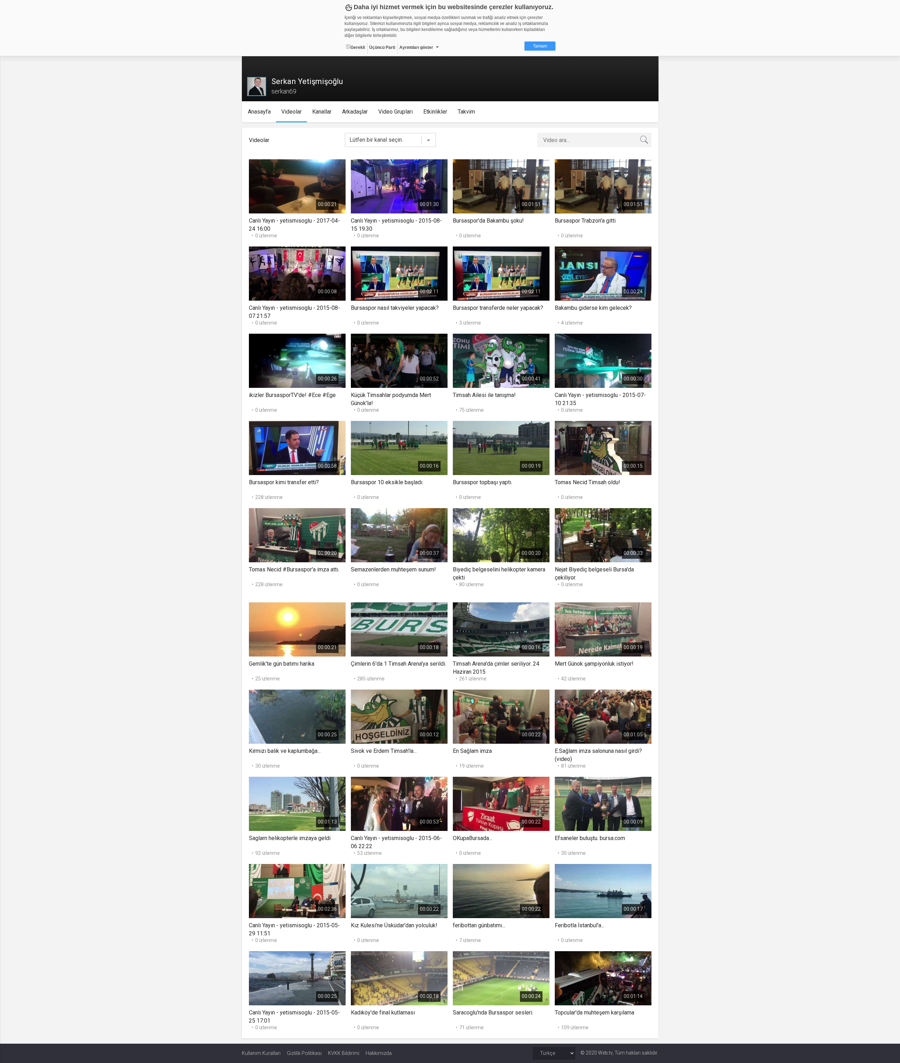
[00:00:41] (501, 360)
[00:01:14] (603, 977)
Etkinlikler (435, 111)
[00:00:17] (603, 890)
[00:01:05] (603, 716)
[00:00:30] (603, 360)
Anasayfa (259, 111)
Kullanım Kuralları (261, 1053)
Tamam (540, 46)
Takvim (466, 111)
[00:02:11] (399, 273)
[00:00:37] (399, 534)
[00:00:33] (603, 534)
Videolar (291, 111)
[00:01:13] (297, 803)
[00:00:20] (297, 534)
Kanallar (322, 111)
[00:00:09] (603, 803)
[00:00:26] (297, 360)
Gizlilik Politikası (304, 1053)
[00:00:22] (501, 716)
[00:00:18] (399, 629)
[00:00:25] (297, 716)
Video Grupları (395, 111)
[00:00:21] (297, 185)
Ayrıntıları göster (416, 47)
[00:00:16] (399, 447)
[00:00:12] (399, 716)
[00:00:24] (603, 273)
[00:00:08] (297, 273)
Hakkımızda (379, 1053)
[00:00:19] (501, 447)
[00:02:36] (297, 890)
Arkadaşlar (355, 111)
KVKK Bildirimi (343, 1053)
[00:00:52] (399, 360)
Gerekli (358, 47)
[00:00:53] (399, 803)
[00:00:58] (297, 447)
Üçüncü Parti (382, 47)
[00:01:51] (501, 185)
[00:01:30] (399, 185)
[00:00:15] (603, 447)
